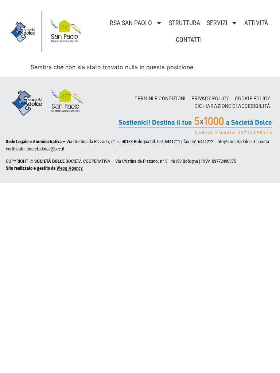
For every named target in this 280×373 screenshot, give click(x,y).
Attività (256, 23)
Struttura (184, 23)
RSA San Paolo (131, 23)
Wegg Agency (70, 168)
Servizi (217, 23)
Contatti (189, 39)
